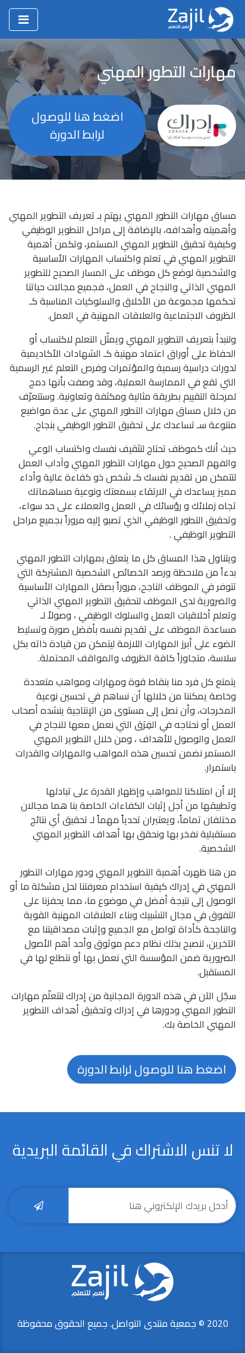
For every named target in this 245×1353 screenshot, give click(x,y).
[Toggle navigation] (23, 19)
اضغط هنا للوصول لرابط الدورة (77, 125)
